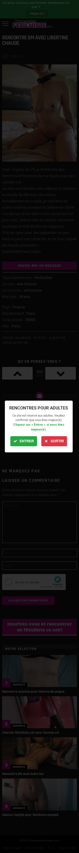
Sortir (57, 441)
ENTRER (27, 441)
